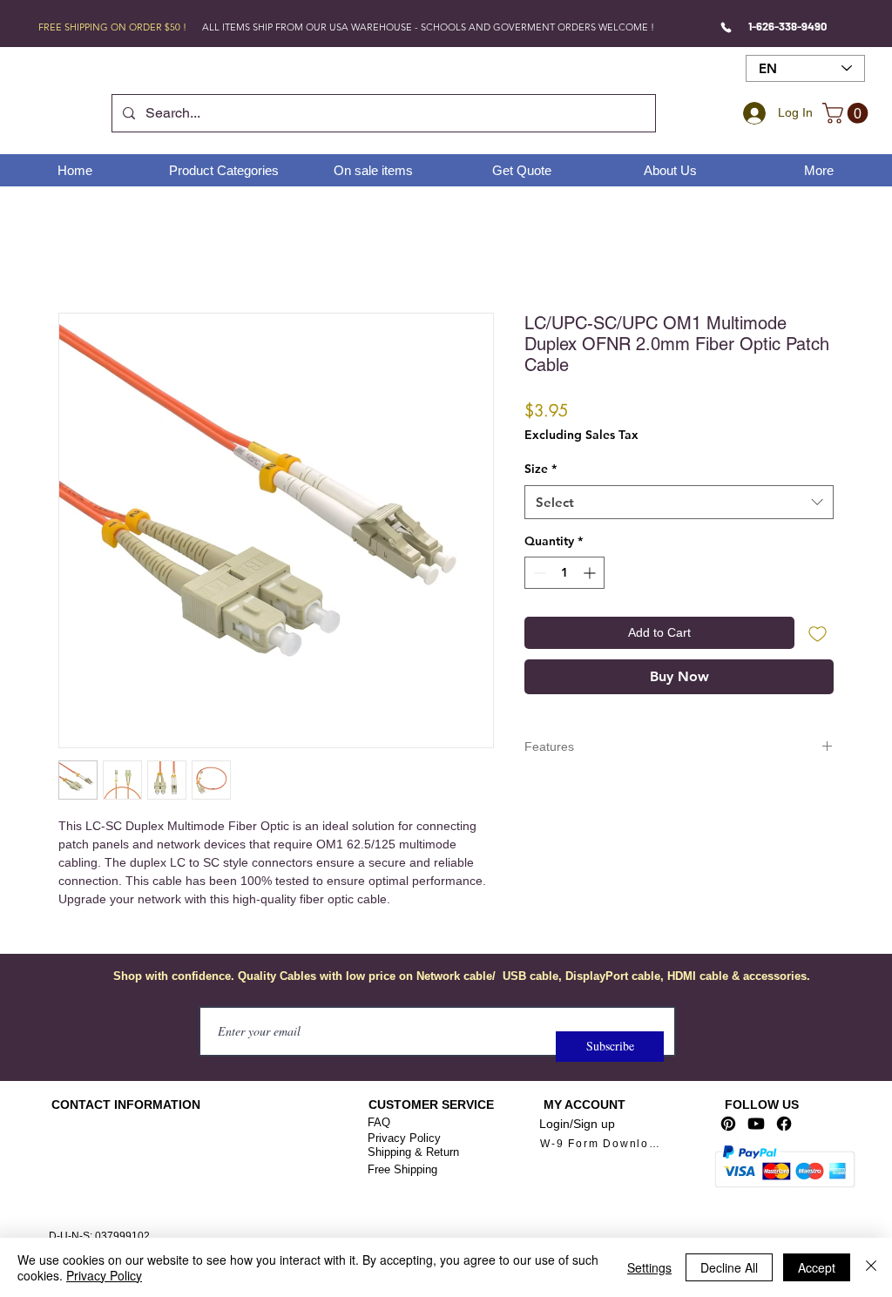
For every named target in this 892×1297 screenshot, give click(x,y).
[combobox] (679, 502)
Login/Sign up (577, 1124)
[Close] (871, 1267)
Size (540, 468)
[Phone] (726, 27)
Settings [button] (649, 1267)
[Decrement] (538, 572)
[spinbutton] (564, 572)
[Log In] (752, 113)
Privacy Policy (404, 1138)
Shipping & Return (413, 1152)
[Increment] (591, 572)
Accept (816, 1267)
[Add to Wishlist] (817, 633)
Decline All (729, 1267)
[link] (847, 113)
